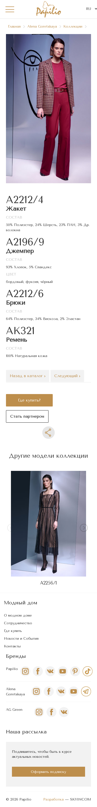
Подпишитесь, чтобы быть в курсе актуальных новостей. (42, 754)
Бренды (16, 656)
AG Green (14, 710)
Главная (14, 26)
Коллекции (72, 26)
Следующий (66, 375)
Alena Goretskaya (42, 26)
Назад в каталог (27, 375)
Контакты (12, 646)
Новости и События (21, 638)
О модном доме (18, 615)
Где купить (13, 631)
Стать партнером (27, 416)
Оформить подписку (48, 772)
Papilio (12, 669)
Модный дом (20, 603)
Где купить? (29, 400)
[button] (85, 529)
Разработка (53, 799)
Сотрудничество (18, 623)
